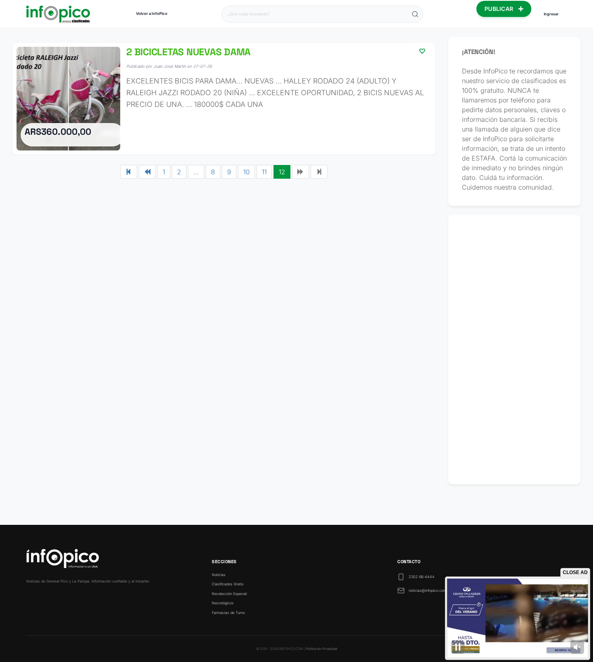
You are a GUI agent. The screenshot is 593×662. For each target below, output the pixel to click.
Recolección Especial (229, 593)
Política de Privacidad (321, 649)
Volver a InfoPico (151, 13)
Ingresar (551, 14)
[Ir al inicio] (58, 14)
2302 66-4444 (421, 576)
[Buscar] (415, 14)
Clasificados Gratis (228, 584)
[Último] (319, 172)
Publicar (499, 8)
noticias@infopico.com (428, 590)
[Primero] (128, 172)
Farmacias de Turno (228, 612)
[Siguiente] (300, 172)
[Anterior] (147, 172)
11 (264, 172)
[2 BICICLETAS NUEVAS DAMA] (224, 99)
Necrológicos (223, 603)
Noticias (219, 574)
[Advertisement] (514, 349)
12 (282, 172)
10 (246, 172)
